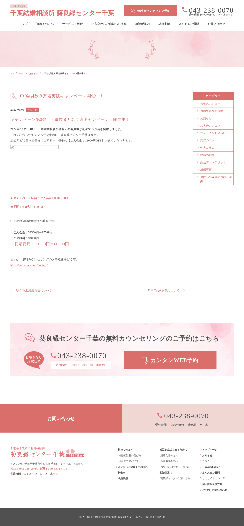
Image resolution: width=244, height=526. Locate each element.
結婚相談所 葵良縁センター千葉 (122, 517)
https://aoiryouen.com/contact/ (29, 265)
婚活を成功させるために (173, 449)
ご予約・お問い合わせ (214, 490)
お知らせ (33, 73)
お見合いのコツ (210, 125)
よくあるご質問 (189, 24)
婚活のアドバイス (129, 461)
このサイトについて (213, 478)
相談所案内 (142, 24)
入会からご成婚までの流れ (133, 467)
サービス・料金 (72, 24)
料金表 (121, 472)
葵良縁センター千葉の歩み (175, 478)
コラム (206, 461)
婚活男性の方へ (169, 461)
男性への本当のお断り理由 (216, 179)
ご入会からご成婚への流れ (108, 24)
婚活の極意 (207, 155)
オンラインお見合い (213, 133)
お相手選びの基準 (211, 111)
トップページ (16, 73)
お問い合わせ (216, 24)
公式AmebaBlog (211, 467)
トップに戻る (231, 515)
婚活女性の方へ (169, 455)
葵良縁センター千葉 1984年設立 (47, 452)
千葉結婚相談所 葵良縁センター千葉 (62, 12)
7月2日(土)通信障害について (34, 290)
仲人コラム (207, 147)
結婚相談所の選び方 (130, 455)
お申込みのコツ (210, 103)
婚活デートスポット (213, 162)
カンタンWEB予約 (174, 360)
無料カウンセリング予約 (153, 10)
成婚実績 (164, 24)
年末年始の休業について (163, 290)
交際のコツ (207, 140)
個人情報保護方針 (212, 484)
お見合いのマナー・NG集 (174, 467)
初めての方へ (45, 24)
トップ (23, 24)
